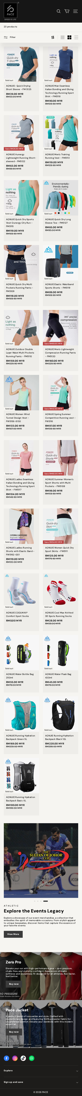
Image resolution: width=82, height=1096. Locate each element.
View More (13, 934)
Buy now (14, 984)
